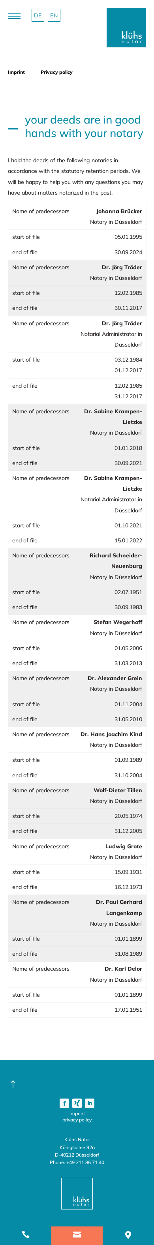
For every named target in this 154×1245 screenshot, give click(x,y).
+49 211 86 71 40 (85, 1162)
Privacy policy (77, 1120)
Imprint (77, 1113)
